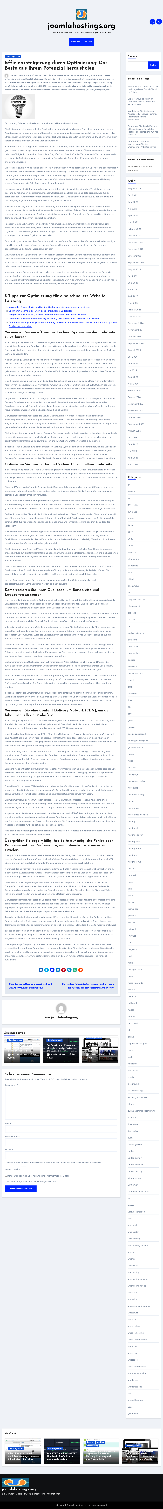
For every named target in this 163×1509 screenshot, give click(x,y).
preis (130, 1050)
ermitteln (132, 693)
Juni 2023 (133, 444)
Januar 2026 (134, 236)
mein (130, 976)
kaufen (131, 922)
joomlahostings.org (82, 26)
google (131, 727)
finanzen (71, 79)
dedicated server (136, 633)
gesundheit (90, 79)
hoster (131, 801)
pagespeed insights (137, 1043)
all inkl (131, 572)
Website (9, 1149)
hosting (131, 821)
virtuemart (133, 1185)
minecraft (133, 996)
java (130, 889)
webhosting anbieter (138, 1279)
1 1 (129, 485)
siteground (133, 1084)
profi (130, 1057)
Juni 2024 (133, 363)
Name (8, 1123)
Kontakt (88, 42)
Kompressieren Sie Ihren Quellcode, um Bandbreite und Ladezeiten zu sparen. (48, 314)
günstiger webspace (138, 741)
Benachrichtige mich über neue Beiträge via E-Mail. (32, 1181)
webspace (133, 1360)
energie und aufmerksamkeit (98, 75)
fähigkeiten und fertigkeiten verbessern (48, 79)
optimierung (106, 83)
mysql (131, 1010)
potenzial (28, 86)
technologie (81, 90)
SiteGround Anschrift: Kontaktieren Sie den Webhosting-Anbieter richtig (142, 144)
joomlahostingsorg (22, 75)
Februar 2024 (134, 390)
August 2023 (134, 431)
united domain (135, 1158)
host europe (134, 788)
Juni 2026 (133, 202)
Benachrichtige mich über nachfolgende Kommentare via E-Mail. (38, 1176)
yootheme (133, 1413)
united (131, 1151)
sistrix (131, 1077)
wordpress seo (135, 1387)
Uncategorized (13, 56)
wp (129, 1393)
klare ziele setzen (74, 83)
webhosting (134, 1272)
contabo (132, 613)
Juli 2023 (132, 437)
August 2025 (134, 269)
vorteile (90, 90)
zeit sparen (100, 90)
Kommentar (11, 1085)
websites (132, 1353)
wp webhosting (135, 1400)
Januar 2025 (134, 316)
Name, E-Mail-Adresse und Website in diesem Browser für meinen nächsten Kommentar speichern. (54, 1162)
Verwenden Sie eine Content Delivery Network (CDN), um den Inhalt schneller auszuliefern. (54, 318)
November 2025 (136, 249)
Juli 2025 (132, 276)
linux (130, 942)
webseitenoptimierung (139, 1306)
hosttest (132, 868)
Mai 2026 (132, 209)
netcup (131, 1016)
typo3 (131, 1138)
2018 (130, 525)
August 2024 (134, 350)
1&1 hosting (133, 505)
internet (132, 875)
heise (130, 761)
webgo (131, 1252)
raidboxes (133, 1064)
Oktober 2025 (134, 256)
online (131, 1037)
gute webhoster (136, 747)
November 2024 (136, 330)
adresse (132, 552)
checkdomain (134, 606)
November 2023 (136, 411)
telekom (132, 1117)
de (129, 626)
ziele (108, 90)
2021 (130, 545)
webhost (132, 1259)
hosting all (133, 828)
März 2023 (133, 464)
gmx (130, 714)
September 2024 (136, 343)
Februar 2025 (134, 310)
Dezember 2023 (136, 404)
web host (132, 1225)
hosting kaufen (135, 835)
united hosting (135, 1171)
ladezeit (132, 929)
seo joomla (133, 1070)
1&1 (129, 498)
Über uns (75, 42)
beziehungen (70, 75)
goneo (131, 720)
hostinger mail (135, 862)
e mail (131, 680)
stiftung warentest (137, 1097)
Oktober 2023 (134, 417)
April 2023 (133, 458)
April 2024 (133, 377)
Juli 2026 (132, 195)
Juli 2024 (132, 357)
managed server (136, 969)
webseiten (133, 1299)
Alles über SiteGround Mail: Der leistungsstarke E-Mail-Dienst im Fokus (21, 1048)
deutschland (134, 653)
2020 (130, 539)
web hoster (133, 1232)
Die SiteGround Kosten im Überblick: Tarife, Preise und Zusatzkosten (60, 1048)
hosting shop (134, 848)
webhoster (133, 1265)
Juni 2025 (133, 283)
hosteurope (133, 808)
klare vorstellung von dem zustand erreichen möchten (41, 83)
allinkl (131, 579)
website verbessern (137, 1339)
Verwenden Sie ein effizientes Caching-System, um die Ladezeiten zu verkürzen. (49, 307)
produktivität (40, 86)
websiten (132, 1346)
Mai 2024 (132, 370)
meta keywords (135, 983)
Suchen (132, 56)
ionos (130, 882)
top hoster (133, 1131)
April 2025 (133, 296)
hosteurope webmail (138, 815)
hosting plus (134, 841)
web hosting (134, 1239)
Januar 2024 (134, 397)
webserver (133, 1313)
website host (134, 1326)
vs (129, 1198)
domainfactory (135, 673)
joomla (131, 902)
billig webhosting (136, 599)
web (130, 1218)
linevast (132, 936)
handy (131, 754)
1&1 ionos (132, 512)
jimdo (130, 895)
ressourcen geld (54, 86)
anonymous (133, 586)
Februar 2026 (134, 229)
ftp (129, 707)
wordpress (133, 1380)
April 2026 (133, 215)
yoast (130, 1407)
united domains (135, 1164)
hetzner (132, 767)
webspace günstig (137, 1373)
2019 (130, 532)
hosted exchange (136, 794)
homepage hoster (136, 781)
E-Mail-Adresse (13, 1136)
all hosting (133, 566)
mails (130, 963)
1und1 (131, 518)
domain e (132, 666)
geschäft (80, 79)
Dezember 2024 (136, 323)
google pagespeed (137, 734)
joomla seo (133, 909)
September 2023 (136, 424)
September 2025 (136, 262)
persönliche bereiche (14, 86)
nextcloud (133, 1023)
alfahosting (133, 559)
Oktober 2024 (134, 336)
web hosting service (138, 1245)
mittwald (132, 1003)
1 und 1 (131, 492)
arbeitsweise (57, 75)
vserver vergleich (136, 1212)
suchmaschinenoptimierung (142, 1111)
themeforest (134, 1124)
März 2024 (133, 384)
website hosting (136, 1333)
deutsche (132, 640)
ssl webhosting (135, 1090)
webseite (132, 1292)
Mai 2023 (132, 451)
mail (130, 956)
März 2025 (133, 303)
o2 (129, 1030)
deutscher (133, 646)
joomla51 (132, 915)
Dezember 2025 (136, 242)
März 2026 (133, 222)
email (130, 687)
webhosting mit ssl (137, 1286)
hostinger (133, 855)
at (129, 592)
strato (131, 1104)
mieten (131, 990)
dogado (131, 660)
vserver (131, 1205)
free (130, 700)
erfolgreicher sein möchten (17, 79)
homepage (133, 774)
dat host (132, 619)
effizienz (80, 75)
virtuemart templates (138, 1191)
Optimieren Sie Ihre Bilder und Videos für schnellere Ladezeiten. (41, 311)
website (132, 1319)
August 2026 (134, 188)
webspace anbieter (137, 1366)
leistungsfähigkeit (91, 83)
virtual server (134, 1178)
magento (132, 949)
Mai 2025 (132, 289)
